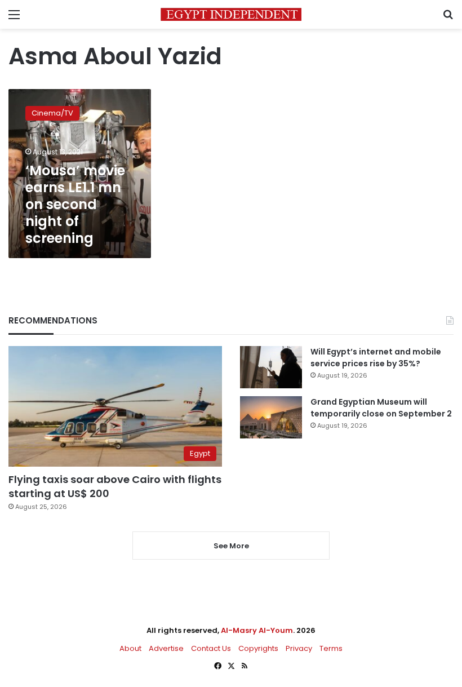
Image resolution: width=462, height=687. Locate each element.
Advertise (166, 648)
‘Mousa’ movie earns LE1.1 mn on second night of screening (75, 204)
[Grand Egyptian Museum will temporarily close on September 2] (271, 417)
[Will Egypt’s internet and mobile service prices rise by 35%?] (271, 367)
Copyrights (258, 648)
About (130, 648)
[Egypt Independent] (231, 14)
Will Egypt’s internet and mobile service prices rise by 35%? (375, 357)
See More (231, 545)
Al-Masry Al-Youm (257, 630)
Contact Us (211, 648)
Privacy (299, 648)
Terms (331, 648)
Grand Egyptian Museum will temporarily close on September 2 (381, 407)
